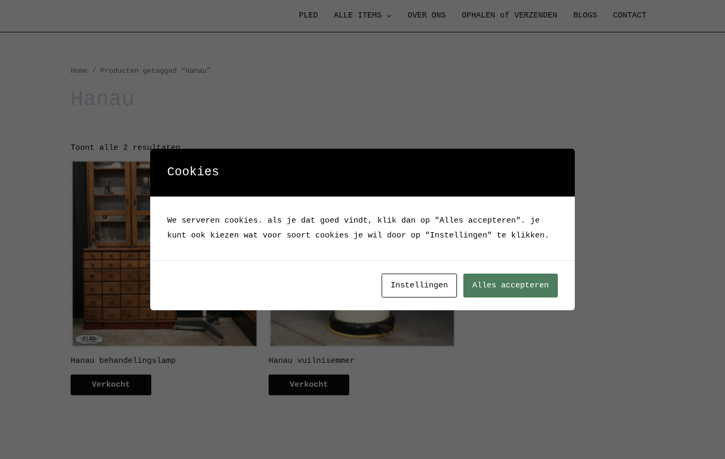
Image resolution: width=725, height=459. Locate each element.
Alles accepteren (510, 285)
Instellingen (419, 285)
